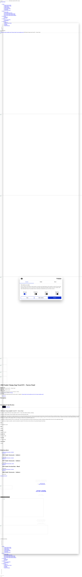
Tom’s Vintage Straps (7, 550)
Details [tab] (41, 281)
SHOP (3, 546)
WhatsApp (11, 392)
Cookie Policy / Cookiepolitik (41, 490)
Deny (27, 297)
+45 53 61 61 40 (42, 483)
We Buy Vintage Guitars (8, 565)
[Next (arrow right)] (1, 576)
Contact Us (6, 564)
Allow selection (41, 297)
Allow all (54, 297)
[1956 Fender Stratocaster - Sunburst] (8, 452)
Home (1, 32)
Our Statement (6, 562)
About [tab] (55, 281)
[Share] (2, 575)
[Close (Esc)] (3, 575)
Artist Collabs (6, 554)
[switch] (35, 294)
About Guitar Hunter (7, 561)
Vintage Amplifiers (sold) (8, 32)
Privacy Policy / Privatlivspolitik (41, 491)
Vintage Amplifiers (7, 549)
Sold (3, 32)
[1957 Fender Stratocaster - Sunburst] (8, 457)
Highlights (5, 560)
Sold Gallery (4, 558)
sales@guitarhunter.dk (42, 484)
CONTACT (4, 563)
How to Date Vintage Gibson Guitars (9, 556)
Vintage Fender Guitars (7, 547)
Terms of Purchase (7, 567)
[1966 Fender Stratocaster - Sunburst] (8, 469)
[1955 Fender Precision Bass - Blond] (8, 463)
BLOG (3, 553)
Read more (4, 458)
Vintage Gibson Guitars (7, 548)
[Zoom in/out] (0, 575)
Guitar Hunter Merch (7, 552)
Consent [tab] (26, 281)
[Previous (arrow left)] (0, 576)
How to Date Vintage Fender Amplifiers (10, 557)
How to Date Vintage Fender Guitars (9, 555)
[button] (4, 407)
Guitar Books (6, 551)
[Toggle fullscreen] (1, 575)
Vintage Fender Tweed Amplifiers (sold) (18, 32)
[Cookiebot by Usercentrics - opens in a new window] (57, 278)
